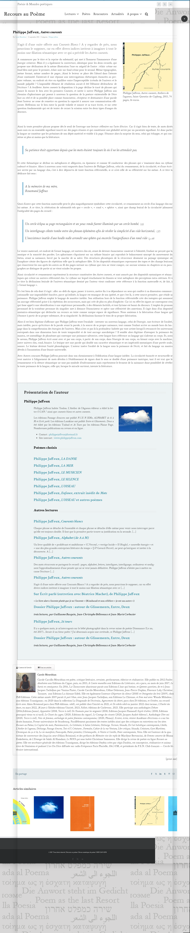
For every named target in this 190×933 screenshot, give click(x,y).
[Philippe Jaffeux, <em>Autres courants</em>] (128, 810)
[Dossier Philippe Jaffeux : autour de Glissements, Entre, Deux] (61, 813)
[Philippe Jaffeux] (135, 407)
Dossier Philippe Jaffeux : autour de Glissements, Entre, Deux (82, 607)
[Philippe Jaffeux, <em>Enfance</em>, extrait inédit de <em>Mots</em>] (28, 807)
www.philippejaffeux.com (67, 438)
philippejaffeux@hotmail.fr (63, 434)
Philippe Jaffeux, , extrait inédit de (70, 493)
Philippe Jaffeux (53, 37)
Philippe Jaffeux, (55, 458)
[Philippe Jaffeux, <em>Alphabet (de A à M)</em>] (162, 817)
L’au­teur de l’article (25, 667)
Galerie (31, 800)
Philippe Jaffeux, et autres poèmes (68, 499)
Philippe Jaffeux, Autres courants (125, 806)
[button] (146, 14)
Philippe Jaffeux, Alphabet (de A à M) (158, 812)
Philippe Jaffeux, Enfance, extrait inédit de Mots (24, 800)
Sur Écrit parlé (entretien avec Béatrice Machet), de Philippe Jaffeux (87, 594)
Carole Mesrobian (20, 37)
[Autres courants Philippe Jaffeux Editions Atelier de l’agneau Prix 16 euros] (148, 44)
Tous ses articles (45, 667)
